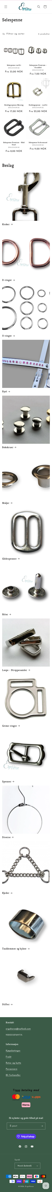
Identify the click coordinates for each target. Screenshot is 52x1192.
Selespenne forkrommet (38, 142)
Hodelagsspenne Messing (14, 105)
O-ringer (7, 335)
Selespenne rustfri (14, 65)
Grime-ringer (9, 725)
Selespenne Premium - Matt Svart (14, 143)
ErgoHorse (29, 1186)
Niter (5, 614)
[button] (6, 6)
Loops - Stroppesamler (14, 670)
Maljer (5, 503)
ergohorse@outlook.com (18, 1029)
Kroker (6, 224)
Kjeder (5, 893)
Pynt (4, 391)
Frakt (8, 1057)
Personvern (11, 1069)
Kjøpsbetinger (13, 1051)
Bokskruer (7, 447)
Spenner (6, 781)
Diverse (6, 837)
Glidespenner (9, 558)
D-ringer (7, 280)
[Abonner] (42, 1126)
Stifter (6, 1004)
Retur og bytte (13, 1063)
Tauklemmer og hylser (14, 948)
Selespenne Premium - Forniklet (38, 66)
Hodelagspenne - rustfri (38, 105)
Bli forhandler (13, 1075)
